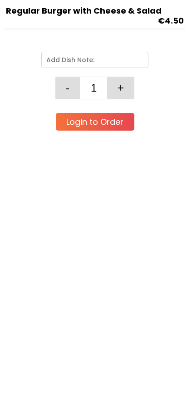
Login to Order (94, 121)
